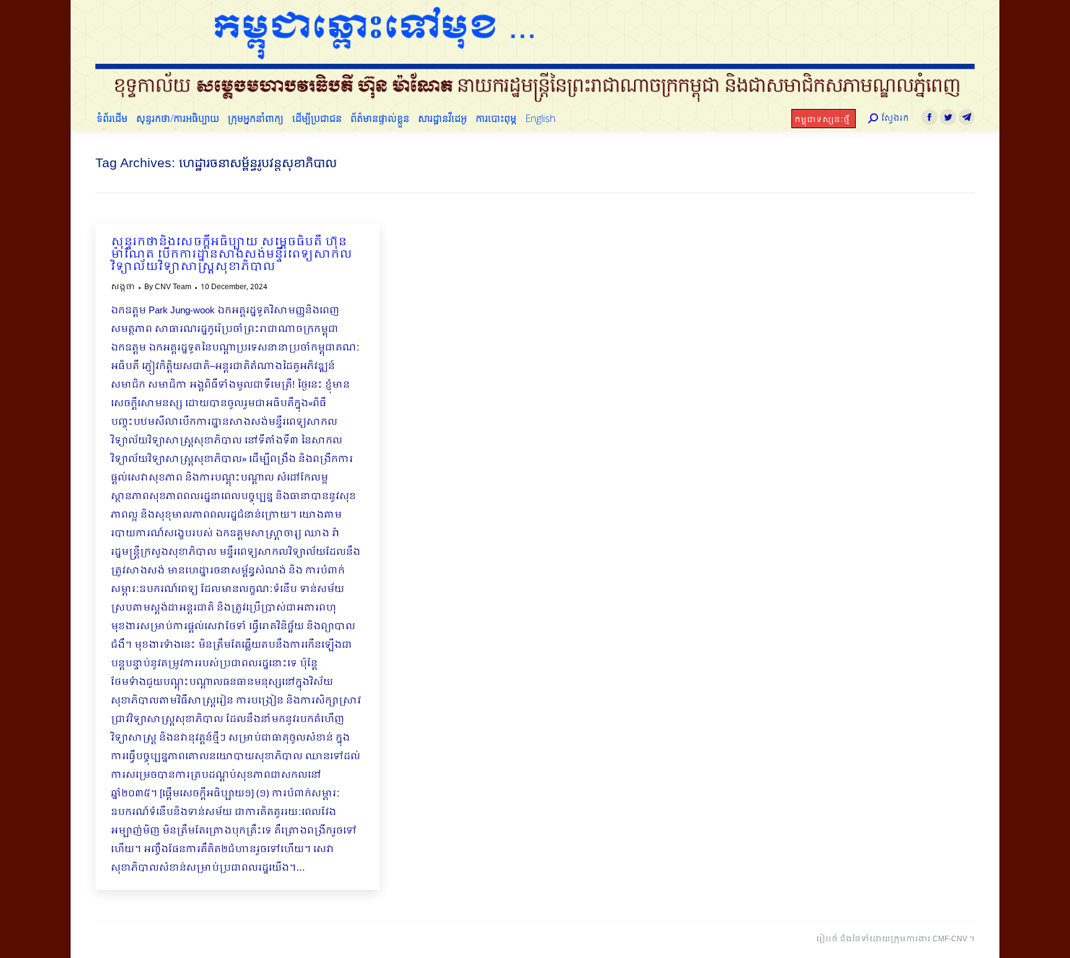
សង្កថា (123, 287)
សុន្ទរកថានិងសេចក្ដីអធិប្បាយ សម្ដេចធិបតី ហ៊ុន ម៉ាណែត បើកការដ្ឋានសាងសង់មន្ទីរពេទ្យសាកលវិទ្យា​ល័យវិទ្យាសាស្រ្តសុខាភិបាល (231, 255)
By (167, 287)
